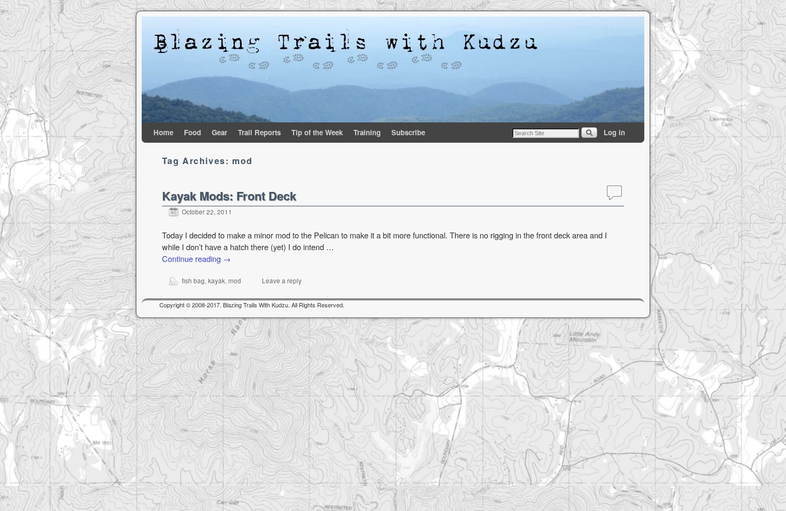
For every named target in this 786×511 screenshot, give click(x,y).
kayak (216, 280)
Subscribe (408, 132)
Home (163, 132)
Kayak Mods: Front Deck (229, 195)
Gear (219, 132)
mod (234, 280)
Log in (614, 132)
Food (192, 132)
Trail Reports (259, 132)
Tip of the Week (317, 132)
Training (367, 132)
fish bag (193, 280)
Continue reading (196, 258)
